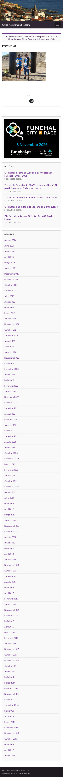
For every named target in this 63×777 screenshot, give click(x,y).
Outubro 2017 (11, 570)
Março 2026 (9, 262)
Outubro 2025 (11, 285)
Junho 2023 (9, 374)
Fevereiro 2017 (11, 598)
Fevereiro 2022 (11, 419)
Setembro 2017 (11, 576)
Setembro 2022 (11, 408)
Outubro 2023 (11, 363)
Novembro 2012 (11, 733)
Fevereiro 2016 (11, 638)
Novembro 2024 (11, 324)
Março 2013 (9, 722)
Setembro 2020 (11, 458)
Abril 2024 (9, 346)
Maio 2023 (9, 380)
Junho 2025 (9, 301)
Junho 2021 (9, 447)
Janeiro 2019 (10, 520)
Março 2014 (9, 682)
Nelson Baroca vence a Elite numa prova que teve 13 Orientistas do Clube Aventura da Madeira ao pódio (32, 37)
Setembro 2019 (11, 486)
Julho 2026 (9, 245)
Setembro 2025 (11, 290)
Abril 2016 (9, 626)
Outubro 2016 (11, 615)
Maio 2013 (9, 710)
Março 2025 (9, 313)
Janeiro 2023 (10, 391)
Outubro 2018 (11, 531)
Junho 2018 (9, 542)
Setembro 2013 (11, 705)
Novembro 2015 (11, 649)
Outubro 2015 (11, 654)
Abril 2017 (9, 593)
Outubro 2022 (11, 402)
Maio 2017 (9, 587)
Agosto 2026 (10, 240)
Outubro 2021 (11, 430)
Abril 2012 (9, 750)
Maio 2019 (9, 503)
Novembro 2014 (11, 660)
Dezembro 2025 (11, 273)
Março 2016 (9, 632)
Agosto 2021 (10, 442)
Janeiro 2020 (10, 475)
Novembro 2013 (11, 694)
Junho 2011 (9, 755)
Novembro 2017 (11, 565)
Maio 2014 (9, 677)
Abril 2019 (9, 509)
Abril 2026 (9, 257)
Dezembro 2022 (11, 397)
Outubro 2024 (11, 329)
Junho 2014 (9, 671)
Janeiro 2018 (10, 559)
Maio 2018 (9, 548)
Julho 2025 (9, 296)
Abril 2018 (9, 554)
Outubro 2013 (11, 699)
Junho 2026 (9, 251)
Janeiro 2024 (10, 352)
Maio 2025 (9, 307)
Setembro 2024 (11, 335)
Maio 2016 (9, 621)
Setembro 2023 (11, 369)
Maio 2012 (9, 744)
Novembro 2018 (11, 526)
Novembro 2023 (11, 358)
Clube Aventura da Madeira (16, 24)
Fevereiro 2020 (11, 470)
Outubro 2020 (11, 453)
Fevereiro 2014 (11, 688)
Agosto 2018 (10, 537)
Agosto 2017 (10, 582)
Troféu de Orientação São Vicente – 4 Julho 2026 (30, 197)
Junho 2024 (9, 341)
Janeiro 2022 (10, 425)
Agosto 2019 (10, 492)
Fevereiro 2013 (11, 727)
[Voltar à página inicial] (31, 10)
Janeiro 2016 (10, 643)
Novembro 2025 (11, 279)
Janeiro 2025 (10, 318)
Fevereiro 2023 (11, 386)
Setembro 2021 (11, 436)
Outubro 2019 (11, 481)
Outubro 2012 (11, 738)
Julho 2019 (9, 498)
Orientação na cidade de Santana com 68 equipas (31, 206)
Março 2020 (9, 464)
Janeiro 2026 (10, 268)
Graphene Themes (22, 773)
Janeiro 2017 (10, 604)
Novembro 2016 (11, 610)
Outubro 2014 (11, 666)
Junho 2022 (9, 414)
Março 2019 (9, 514)
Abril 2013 (9, 716)
